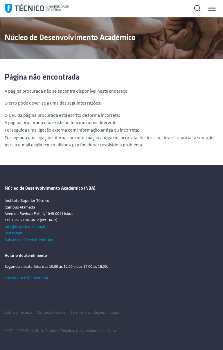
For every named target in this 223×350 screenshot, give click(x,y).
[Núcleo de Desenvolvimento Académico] (37, 8)
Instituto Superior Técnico (51, 330)
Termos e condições (88, 312)
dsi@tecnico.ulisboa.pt (53, 145)
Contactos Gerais (51, 312)
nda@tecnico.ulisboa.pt (25, 226)
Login (114, 312)
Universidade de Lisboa (96, 330)
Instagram (13, 233)
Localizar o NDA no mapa (26, 277)
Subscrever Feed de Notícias (29, 239)
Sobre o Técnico (18, 312)
